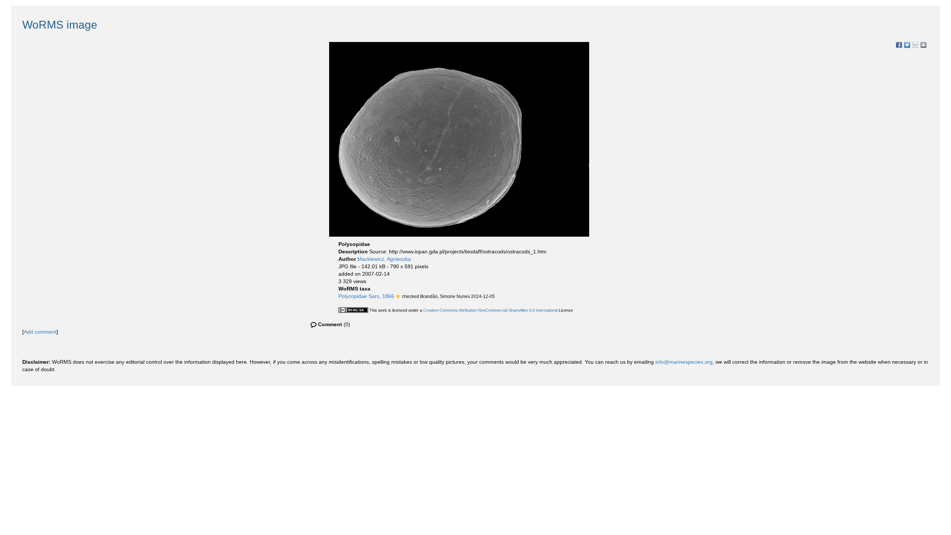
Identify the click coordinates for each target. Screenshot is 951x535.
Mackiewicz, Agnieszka (384, 259)
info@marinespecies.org (684, 362)
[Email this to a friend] (923, 45)
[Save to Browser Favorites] (915, 45)
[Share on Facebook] (899, 45)
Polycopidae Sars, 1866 (366, 296)
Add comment (40, 332)
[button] (398, 297)
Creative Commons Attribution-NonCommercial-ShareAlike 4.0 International (490, 310)
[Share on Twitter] (907, 45)
